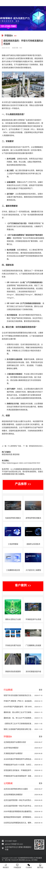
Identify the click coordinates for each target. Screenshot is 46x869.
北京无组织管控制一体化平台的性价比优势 (23, 800)
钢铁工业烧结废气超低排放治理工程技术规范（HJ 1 (23, 729)
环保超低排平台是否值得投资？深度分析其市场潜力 (23, 776)
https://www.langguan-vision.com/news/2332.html (21, 463)
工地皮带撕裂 (13, 544)
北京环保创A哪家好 (23, 747)
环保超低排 (17, 867)
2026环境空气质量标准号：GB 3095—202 (23, 706)
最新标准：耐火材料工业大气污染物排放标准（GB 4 (23, 712)
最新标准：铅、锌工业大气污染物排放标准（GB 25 (23, 718)
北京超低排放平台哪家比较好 (23, 742)
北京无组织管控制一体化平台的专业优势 (23, 805)
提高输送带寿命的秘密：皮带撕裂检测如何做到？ (23, 817)
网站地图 (22, 860)
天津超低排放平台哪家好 (23, 753)
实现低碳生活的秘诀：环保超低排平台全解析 (23, 770)
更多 (40, 689)
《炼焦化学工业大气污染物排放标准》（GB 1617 (23, 723)
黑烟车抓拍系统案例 (13, 671)
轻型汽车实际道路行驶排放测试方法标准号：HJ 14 (23, 695)
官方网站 (34, 860)
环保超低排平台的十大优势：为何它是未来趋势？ (23, 764)
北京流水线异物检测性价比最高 (23, 789)
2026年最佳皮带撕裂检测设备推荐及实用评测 (23, 811)
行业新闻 (29, 867)
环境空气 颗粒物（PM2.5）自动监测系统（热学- (23, 701)
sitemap (27, 860)
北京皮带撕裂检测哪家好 (23, 794)
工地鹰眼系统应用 (13, 570)
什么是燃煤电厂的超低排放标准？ (19, 446)
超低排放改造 (7, 454)
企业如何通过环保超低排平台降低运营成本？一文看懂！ (23, 759)
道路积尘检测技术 (33, 544)
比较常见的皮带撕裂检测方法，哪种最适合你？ (23, 822)
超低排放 (16, 454)
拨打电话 (40, 867)
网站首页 (6, 867)
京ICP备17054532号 (12, 860)
